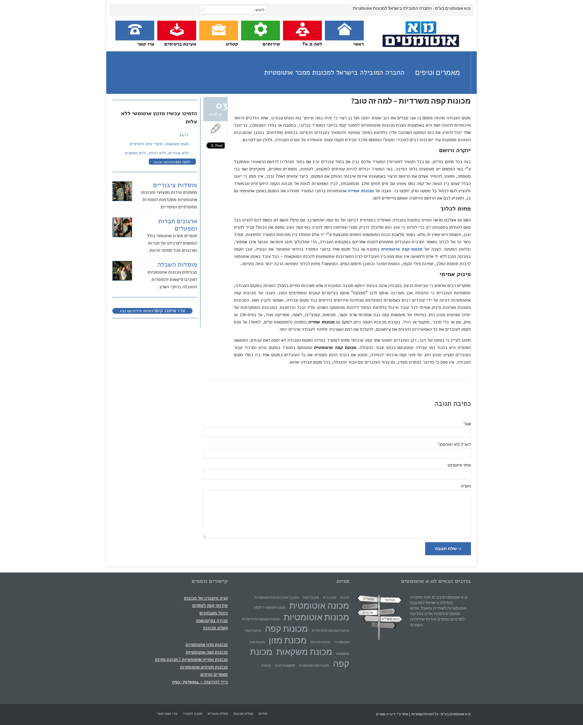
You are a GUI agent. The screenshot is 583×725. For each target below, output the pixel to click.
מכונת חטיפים (320, 642)
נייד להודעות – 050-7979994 (200, 682)
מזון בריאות (311, 598)
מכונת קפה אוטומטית (314, 666)
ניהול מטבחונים (213, 613)
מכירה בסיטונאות (212, 620)
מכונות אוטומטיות (316, 617)
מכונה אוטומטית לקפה (269, 608)
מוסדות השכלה (177, 264)
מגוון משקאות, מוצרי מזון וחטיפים (159, 144)
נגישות (266, 666)
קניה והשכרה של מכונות (206, 598)
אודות (263, 713)
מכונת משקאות (304, 651)
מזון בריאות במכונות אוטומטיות (276, 598)
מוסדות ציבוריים (175, 185)
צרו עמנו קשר (167, 713)
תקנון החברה (192, 713)
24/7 (184, 135)
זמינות (344, 598)
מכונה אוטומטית (319, 605)
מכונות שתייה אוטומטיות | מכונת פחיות (191, 659)
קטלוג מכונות (215, 627)
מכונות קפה (286, 628)
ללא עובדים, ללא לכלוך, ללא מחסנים (157, 153)
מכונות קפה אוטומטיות (207, 652)
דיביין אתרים (385, 714)
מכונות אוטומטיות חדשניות (261, 619)
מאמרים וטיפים (214, 674)
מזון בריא (329, 598)
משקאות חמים (285, 666)
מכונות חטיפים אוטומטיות (204, 667)
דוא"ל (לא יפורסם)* (454, 444)
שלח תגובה (446, 548)
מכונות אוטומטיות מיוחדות (330, 631)
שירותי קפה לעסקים (210, 605)
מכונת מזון (288, 640)
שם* (467, 423)
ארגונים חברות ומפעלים (177, 225)
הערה (466, 486)
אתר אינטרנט (459, 465)
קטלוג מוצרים (218, 713)
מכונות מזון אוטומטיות (207, 644)
